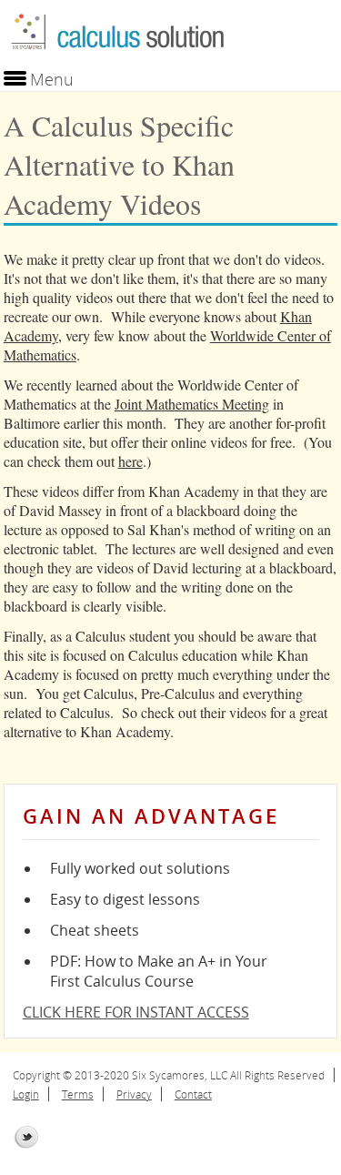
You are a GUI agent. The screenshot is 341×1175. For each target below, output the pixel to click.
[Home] (117, 58)
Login (26, 1094)
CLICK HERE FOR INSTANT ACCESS (136, 1012)
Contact (193, 1094)
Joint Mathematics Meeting (192, 403)
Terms (78, 1094)
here (130, 461)
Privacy (134, 1094)
